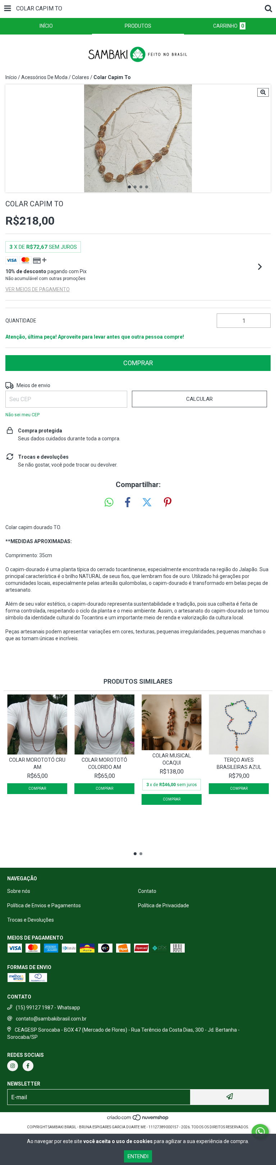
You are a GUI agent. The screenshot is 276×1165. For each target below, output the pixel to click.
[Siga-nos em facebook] (28, 1065)
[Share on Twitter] (147, 502)
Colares (80, 77)
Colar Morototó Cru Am (37, 763)
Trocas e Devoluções (30, 920)
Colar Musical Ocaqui (171, 759)
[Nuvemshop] (138, 1120)
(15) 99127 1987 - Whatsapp (48, 1007)
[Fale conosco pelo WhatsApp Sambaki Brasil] (260, 1132)
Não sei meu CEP (22, 414)
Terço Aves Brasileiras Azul (239, 763)
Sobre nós (18, 891)
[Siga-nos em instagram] (12, 1065)
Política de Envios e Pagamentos (44, 905)
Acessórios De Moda (44, 77)
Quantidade (20, 321)
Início (11, 77)
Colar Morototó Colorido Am (104, 763)
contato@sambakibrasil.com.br (51, 1019)
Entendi (138, 1156)
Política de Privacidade (163, 905)
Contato (147, 891)
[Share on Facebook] (127, 502)
